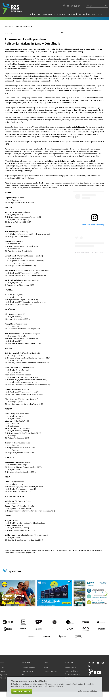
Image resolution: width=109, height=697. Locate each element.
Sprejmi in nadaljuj (21, 691)
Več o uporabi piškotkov (88, 691)
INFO (30, 14)
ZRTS (94, 14)
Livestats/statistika (28, 668)
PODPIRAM (81, 14)
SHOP (106, 14)
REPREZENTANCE (60, 14)
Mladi (46, 668)
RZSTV (100, 14)
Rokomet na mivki (50, 671)
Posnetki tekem (27, 671)
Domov (7, 26)
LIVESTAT (36, 14)
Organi (2, 671)
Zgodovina (4, 674)
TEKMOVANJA (47, 14)
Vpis (88, 14)
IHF (23, 674)
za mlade (72, 14)
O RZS (2, 668)
